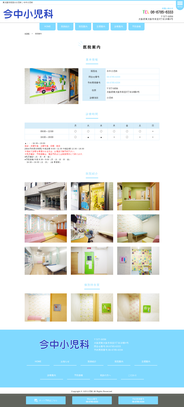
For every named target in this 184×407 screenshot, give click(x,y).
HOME (47, 26)
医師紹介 (65, 26)
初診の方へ (105, 375)
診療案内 (118, 26)
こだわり (132, 375)
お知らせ (65, 361)
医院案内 (83, 26)
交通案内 (101, 26)
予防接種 (136, 26)
